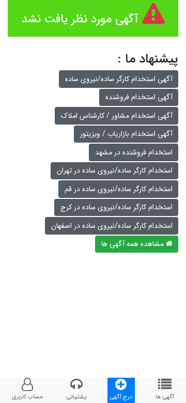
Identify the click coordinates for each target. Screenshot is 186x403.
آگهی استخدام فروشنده (139, 97)
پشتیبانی (76, 396)
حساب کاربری (27, 396)
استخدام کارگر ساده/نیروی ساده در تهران (115, 170)
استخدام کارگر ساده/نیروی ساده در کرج (116, 207)
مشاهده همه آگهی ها (133, 244)
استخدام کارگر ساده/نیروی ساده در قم (119, 189)
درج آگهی (121, 396)
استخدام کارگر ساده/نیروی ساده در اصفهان (112, 225)
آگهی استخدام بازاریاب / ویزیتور (126, 134)
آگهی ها (165, 396)
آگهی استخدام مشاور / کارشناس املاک (117, 115)
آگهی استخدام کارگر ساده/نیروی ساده (119, 79)
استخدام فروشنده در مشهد (134, 152)
